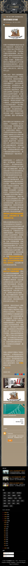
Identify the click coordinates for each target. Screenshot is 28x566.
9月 (5, 529)
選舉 (9, 503)
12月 (5, 522)
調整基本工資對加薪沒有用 (9, 415)
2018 (5, 516)
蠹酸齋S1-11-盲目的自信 (9, 389)
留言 (5, 556)
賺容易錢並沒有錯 (7, 402)
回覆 (10, 440)
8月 (5, 531)
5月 (5, 537)
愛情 (9, 500)
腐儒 (18, 503)
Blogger (23, 562)
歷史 (5, 495)
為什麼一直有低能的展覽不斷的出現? (18, 470)
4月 (5, 539)
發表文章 (6, 553)
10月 (5, 526)
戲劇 (5, 503)
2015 (5, 548)
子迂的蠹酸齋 (6, 560)
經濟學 (12, 16)
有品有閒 (7, 12)
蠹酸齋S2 (10, 498)
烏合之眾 (14, 12)
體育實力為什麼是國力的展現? (16, 483)
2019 (5, 514)
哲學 (11, 506)
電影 (5, 493)
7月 (5, 533)
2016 (5, 520)
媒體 (18, 500)
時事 (13, 503)
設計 (22, 500)
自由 (16, 498)
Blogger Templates (11, 562)
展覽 (20, 498)
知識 (5, 500)
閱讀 (19, 495)
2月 (5, 543)
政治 (10, 16)
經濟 (13, 493)
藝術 (20, 12)
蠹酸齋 (14, 495)
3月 (5, 541)
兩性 (9, 495)
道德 (13, 500)
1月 (5, 545)
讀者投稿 (6, 506)
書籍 (5, 498)
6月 (5, 535)
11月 (5, 524)
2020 (5, 512)
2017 (5, 518)
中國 (7, 16)
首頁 (2, 12)
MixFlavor (16, 564)
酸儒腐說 (19, 493)
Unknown (10, 433)
